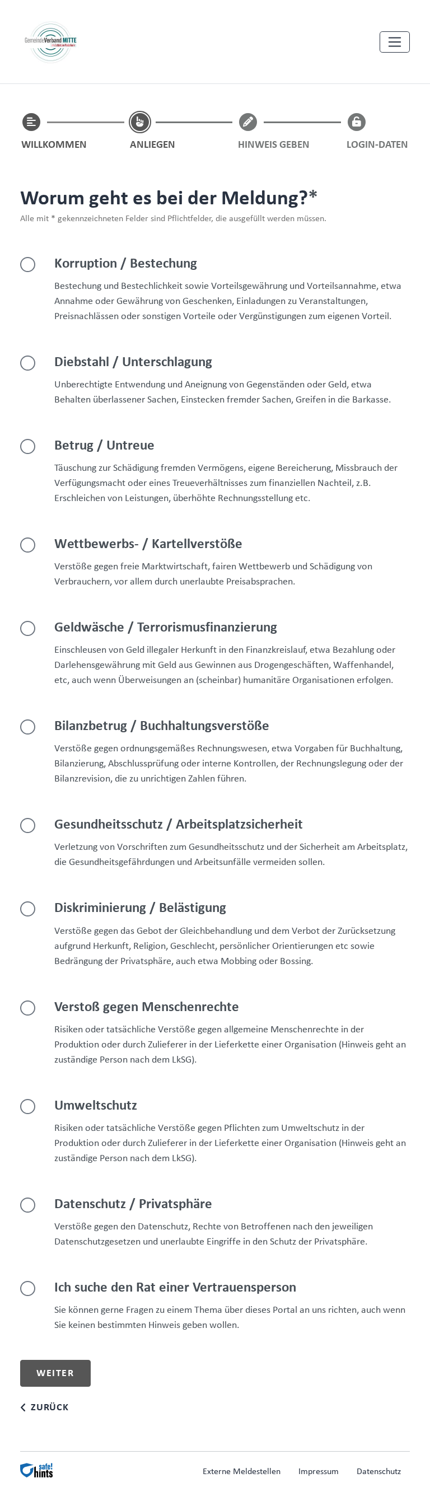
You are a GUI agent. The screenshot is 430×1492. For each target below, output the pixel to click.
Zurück (50, 1407)
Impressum (318, 1471)
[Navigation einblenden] (395, 42)
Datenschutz (379, 1471)
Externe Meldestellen (242, 1471)
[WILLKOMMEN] (31, 122)
